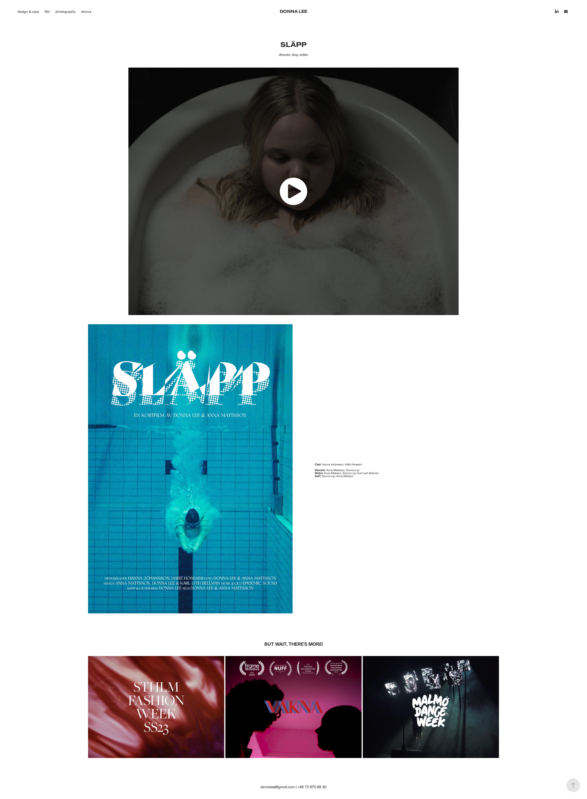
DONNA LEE (293, 11)
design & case (28, 11)
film (47, 11)
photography (65, 11)
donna (86, 11)
